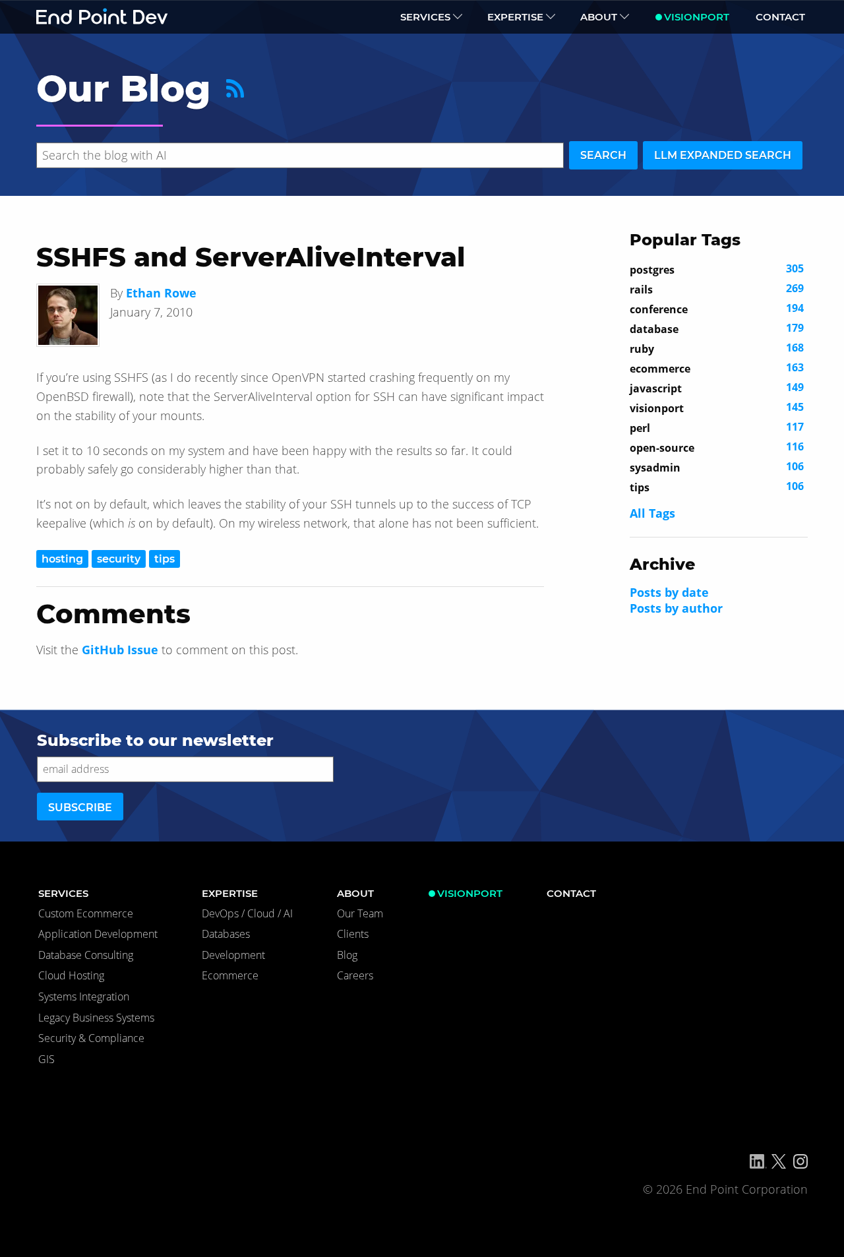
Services (425, 17)
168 (717, 348)
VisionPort (696, 17)
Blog (347, 955)
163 (717, 368)
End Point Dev (102, 17)
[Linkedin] (758, 1161)
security (118, 559)
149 (717, 388)
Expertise (515, 17)
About (598, 17)
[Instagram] (800, 1161)
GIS (46, 1059)
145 (717, 407)
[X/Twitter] (778, 1161)
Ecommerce (230, 975)
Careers (355, 975)
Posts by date (669, 592)
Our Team (360, 913)
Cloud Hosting (71, 975)
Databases (226, 934)
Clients (353, 934)
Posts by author (676, 608)
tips (164, 559)
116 (717, 447)
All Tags (652, 513)
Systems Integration (83, 996)
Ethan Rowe (161, 293)
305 (717, 269)
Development (233, 955)
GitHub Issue (120, 650)
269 (717, 289)
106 (717, 467)
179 (717, 328)
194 (717, 309)
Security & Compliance (91, 1038)
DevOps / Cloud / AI (247, 913)
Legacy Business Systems (96, 1017)
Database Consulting (85, 955)
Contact (780, 17)
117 (717, 427)
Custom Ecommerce (85, 913)
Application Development (98, 934)
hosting (62, 559)
